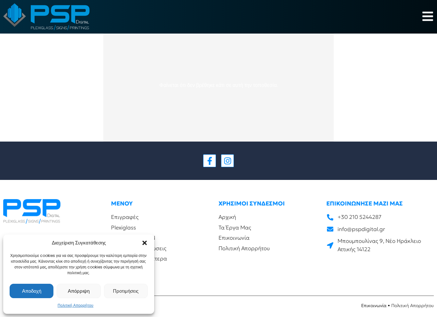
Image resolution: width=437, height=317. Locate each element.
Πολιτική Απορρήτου (75, 305)
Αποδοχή (31, 291)
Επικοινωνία (373, 305)
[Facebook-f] (209, 160)
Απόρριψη (79, 291)
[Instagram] (227, 160)
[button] (144, 243)
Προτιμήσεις (126, 291)
